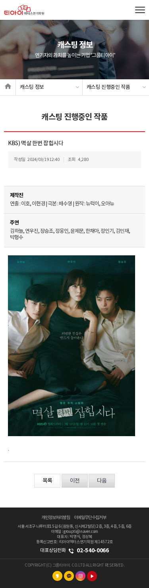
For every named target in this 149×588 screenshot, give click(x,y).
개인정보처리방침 (55, 517)
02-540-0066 (92, 550)
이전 (74, 481)
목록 (47, 481)
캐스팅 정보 (32, 87)
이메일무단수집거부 (90, 517)
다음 (101, 481)
